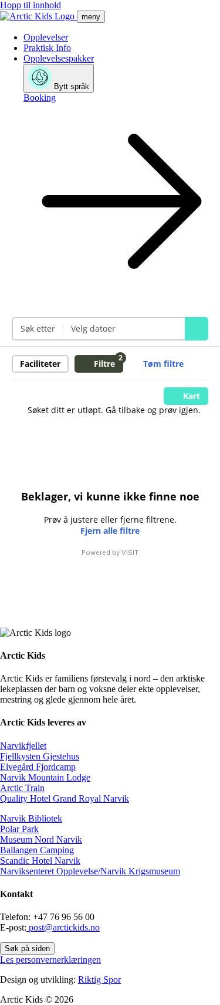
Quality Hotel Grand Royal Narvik (64, 798)
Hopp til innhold (30, 5)
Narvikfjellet (23, 746)
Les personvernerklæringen (50, 960)
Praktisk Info (47, 48)
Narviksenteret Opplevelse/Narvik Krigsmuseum (90, 871)
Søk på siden (27, 948)
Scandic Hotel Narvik (40, 861)
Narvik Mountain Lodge (45, 777)
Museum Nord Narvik (41, 839)
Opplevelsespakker (58, 58)
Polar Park (19, 829)
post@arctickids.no (63, 927)
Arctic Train (22, 788)
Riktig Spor (99, 979)
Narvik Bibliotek (31, 818)
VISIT (129, 553)
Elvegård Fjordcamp (38, 767)
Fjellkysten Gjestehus (39, 756)
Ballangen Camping (37, 850)
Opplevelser (45, 37)
